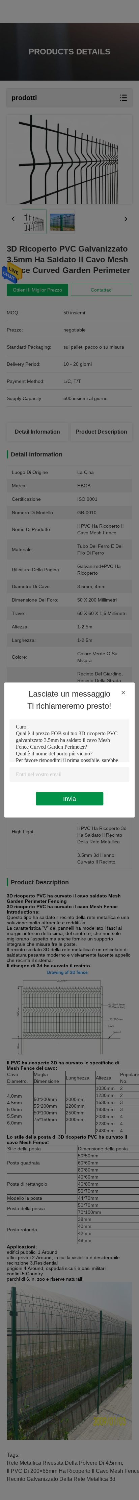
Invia (69, 798)
